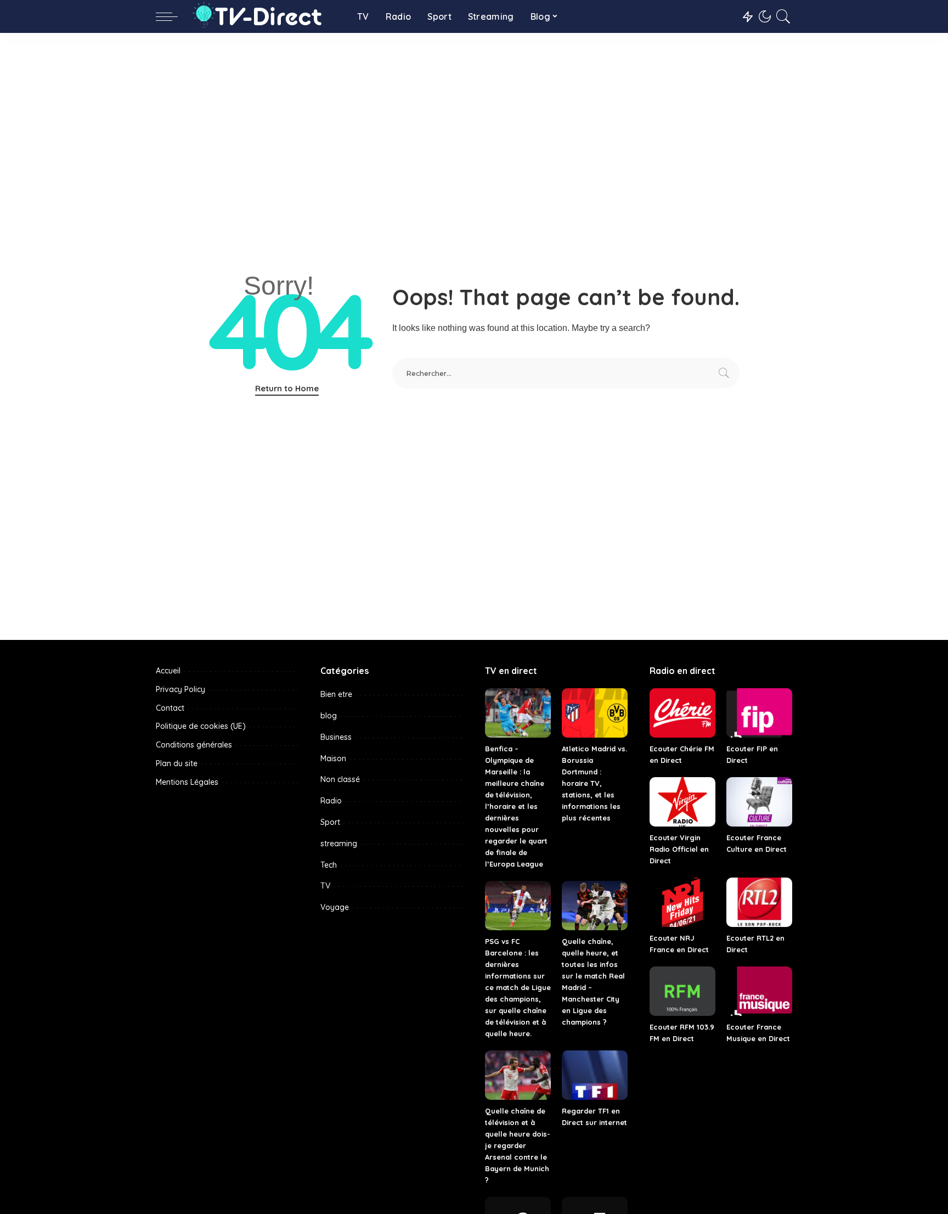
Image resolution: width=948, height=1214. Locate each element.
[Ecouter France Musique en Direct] (759, 991)
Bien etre (336, 694)
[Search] (783, 16)
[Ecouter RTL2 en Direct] (759, 902)
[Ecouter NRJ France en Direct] (682, 902)
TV (325, 886)
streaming (338, 843)
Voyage (334, 907)
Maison (333, 758)
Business (336, 737)
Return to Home (287, 388)
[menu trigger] (172, 16)
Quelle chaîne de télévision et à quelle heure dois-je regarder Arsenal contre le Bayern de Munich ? (517, 1145)
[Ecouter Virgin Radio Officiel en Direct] (682, 802)
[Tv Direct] (265, 16)
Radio (331, 801)
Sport (330, 822)
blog (328, 716)
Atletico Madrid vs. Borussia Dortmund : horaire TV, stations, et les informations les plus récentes (594, 783)
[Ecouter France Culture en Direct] (759, 802)
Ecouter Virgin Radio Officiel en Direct (679, 849)
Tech (328, 865)
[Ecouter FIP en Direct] (759, 713)
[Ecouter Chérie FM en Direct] (682, 713)
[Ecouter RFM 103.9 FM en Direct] (682, 991)
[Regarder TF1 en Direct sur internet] (595, 1075)
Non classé (340, 779)
